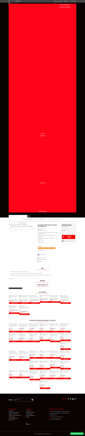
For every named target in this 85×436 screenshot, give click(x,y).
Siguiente (34, 228)
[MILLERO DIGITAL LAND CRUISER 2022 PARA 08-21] (24, 371)
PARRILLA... (62, 337)
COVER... (10, 328)
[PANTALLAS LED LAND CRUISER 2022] (55, 361)
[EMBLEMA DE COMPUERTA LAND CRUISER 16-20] (24, 335)
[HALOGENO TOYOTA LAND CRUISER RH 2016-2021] (65, 372)
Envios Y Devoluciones (13, 414)
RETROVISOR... (43, 375)
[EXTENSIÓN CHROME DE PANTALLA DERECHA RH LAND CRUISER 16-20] (24, 325)
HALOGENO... (63, 375)
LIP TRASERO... (53, 354)
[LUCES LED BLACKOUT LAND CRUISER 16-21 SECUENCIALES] (65, 325)
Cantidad (63, 230)
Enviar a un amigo (42, 257)
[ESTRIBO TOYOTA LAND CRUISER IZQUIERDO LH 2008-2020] (45, 325)
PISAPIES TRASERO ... (54, 298)
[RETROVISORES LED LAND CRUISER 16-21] (34, 351)
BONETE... (62, 345)
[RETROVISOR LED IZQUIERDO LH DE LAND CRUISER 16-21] (55, 372)
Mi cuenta (29, 409)
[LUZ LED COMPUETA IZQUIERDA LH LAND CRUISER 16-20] (34, 335)
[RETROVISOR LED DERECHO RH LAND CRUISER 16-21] (45, 372)
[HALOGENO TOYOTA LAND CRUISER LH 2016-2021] (45, 382)
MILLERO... (21, 374)
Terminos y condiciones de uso (15, 415)
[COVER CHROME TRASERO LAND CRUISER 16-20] (34, 297)
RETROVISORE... (32, 354)
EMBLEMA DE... (22, 338)
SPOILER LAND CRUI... (44, 298)
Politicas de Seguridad (13, 418)
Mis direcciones (29, 414)
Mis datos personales (30, 415)
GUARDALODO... (12, 356)
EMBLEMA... (31, 376)
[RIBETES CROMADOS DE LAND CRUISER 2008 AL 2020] (24, 297)
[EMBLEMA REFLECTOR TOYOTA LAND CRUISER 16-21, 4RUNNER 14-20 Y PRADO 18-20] (34, 372)
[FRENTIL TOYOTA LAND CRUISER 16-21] (45, 351)
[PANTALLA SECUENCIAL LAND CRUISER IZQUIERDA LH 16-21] (65, 352)
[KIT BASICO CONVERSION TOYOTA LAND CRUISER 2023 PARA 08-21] (24, 307)
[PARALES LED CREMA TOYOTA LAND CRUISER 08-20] (55, 325)
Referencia (40, 228)
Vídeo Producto (11, 278)
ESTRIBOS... (11, 338)
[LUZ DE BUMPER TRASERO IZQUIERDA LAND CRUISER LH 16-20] (65, 297)
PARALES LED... (53, 328)
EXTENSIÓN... (21, 328)
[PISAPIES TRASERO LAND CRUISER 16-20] (55, 296)
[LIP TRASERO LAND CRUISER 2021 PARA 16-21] (55, 351)
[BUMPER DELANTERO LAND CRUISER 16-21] (45, 334)
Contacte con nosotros (58, 1)
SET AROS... (42, 365)
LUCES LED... (62, 328)
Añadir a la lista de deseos (69, 241)
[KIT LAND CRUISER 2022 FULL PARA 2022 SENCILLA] (13, 228)
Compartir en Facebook (43, 259)
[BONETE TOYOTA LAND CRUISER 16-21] (65, 343)
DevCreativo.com (47, 433)
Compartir (40, 250)
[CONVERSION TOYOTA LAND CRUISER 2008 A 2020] (14, 297)
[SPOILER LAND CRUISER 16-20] (45, 296)
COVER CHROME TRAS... (34, 300)
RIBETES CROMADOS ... (23, 300)
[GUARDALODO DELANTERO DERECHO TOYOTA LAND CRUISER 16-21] (14, 352)
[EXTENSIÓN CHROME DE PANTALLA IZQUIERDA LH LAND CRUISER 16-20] (34, 325)
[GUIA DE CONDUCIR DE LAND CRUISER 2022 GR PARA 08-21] (65, 362)
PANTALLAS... (52, 364)
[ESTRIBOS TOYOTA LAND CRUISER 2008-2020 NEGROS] (14, 335)
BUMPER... (42, 337)
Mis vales (28, 417)
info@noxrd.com (57, 419)
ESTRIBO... (42, 328)
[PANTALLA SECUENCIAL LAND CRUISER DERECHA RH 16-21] (34, 362)
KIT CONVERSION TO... (23, 311)
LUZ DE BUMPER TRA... (64, 300)
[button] (77, 433)
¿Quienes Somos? (12, 417)
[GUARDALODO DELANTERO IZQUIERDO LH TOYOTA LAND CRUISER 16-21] (24, 352)
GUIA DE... (62, 365)
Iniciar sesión (73, 1)
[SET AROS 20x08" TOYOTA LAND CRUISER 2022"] (45, 362)
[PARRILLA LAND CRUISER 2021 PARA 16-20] (65, 334)
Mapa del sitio (12, 420)
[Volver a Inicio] (22, 219)
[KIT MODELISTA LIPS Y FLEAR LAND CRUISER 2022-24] (55, 335)
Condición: (39, 230)
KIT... (51, 338)
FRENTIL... (42, 354)
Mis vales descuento (30, 412)
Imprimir (40, 261)
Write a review (42, 254)
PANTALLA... (62, 355)
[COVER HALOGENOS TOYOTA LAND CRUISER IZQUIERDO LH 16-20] (14, 325)
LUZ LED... (31, 338)
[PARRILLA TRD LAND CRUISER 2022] (14, 371)
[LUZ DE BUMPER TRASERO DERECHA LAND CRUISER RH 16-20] (14, 307)
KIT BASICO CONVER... (13, 300)
